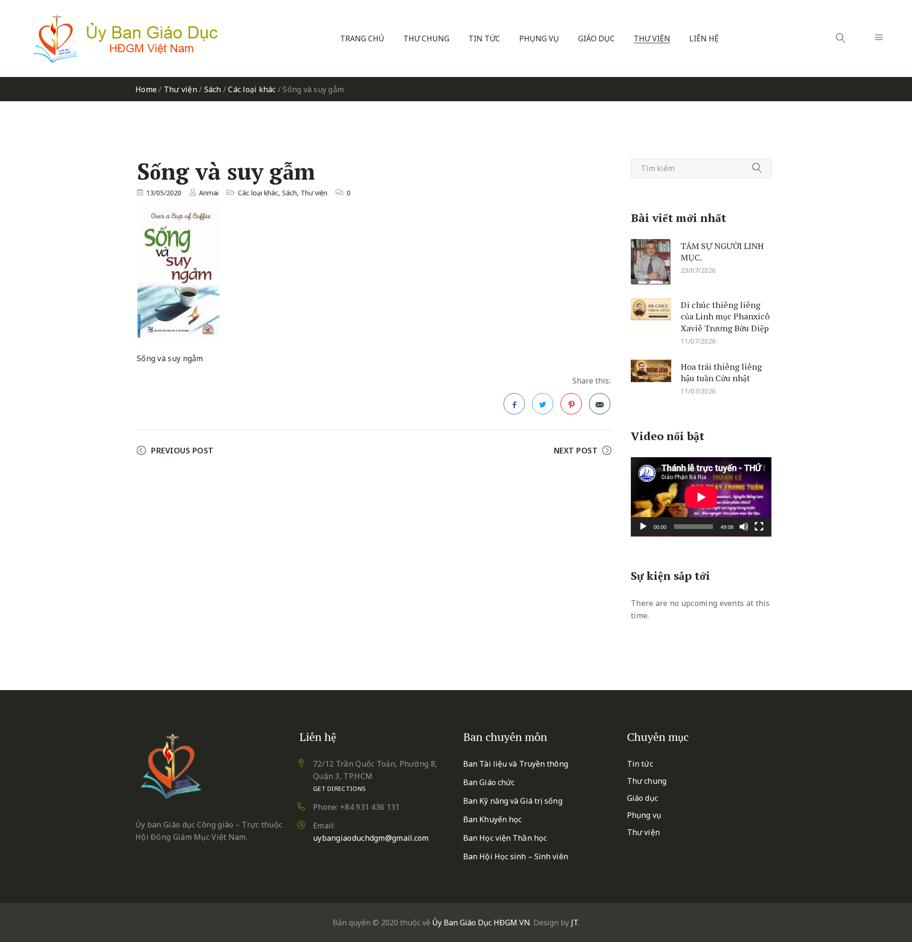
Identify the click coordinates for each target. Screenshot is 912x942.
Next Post (576, 450)
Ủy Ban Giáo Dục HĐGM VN (481, 922)
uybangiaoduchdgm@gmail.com (371, 838)
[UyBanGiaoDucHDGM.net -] (125, 38)
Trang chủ (362, 38)
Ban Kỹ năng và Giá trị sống (512, 801)
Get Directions (339, 788)
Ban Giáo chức (488, 782)
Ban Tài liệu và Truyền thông (515, 764)
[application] (701, 497)
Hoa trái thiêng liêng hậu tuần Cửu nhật (721, 372)
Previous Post (182, 450)
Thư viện (652, 38)
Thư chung (426, 38)
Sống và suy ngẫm (170, 358)
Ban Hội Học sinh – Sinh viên (515, 856)
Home (146, 89)
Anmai (208, 192)
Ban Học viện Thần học (505, 838)
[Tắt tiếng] (744, 526)
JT (574, 922)
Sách (212, 89)
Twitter (542, 403)
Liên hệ (704, 38)
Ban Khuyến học (492, 819)
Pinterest (571, 403)
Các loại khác (252, 89)
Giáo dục (596, 38)
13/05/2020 (163, 192)
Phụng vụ (539, 38)
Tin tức (484, 38)
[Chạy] (643, 526)
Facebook (514, 403)
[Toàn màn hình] (759, 526)
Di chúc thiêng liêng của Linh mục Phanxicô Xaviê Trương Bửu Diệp (725, 315)
